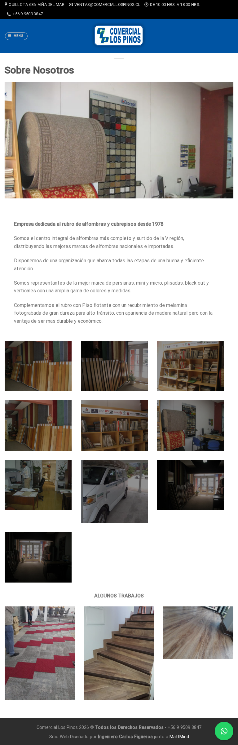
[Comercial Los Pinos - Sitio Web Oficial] (119, 36)
